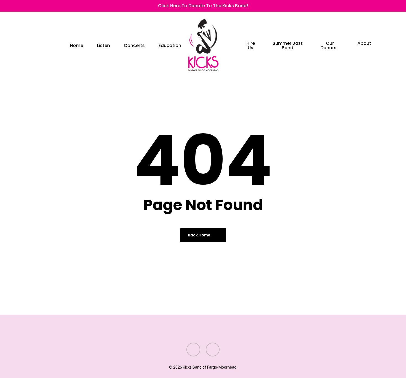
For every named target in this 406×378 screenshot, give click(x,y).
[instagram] (35, 6)
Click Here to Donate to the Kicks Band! (203, 5)
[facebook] (26, 6)
